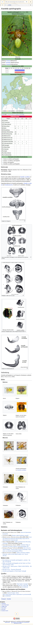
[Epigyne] (22, 390)
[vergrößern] (30, 257)
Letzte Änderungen (5, 604)
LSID (3, 114)
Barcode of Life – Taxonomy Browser (11, 569)
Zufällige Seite (4, 606)
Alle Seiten (3, 609)
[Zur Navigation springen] (2, 1)
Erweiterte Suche (4, 610)
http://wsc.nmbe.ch (22, 585)
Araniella (8, 64)
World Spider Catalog (22, 584)
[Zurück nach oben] (16, 613)
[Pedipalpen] (9, 478)
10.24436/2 (24, 587)
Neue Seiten (3, 607)
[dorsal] (9, 390)
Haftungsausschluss (18, 623)
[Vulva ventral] (22, 425)
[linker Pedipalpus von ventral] (22, 478)
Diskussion (5, 5)
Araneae (8, 60)
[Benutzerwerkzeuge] (30, 1)
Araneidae (8, 62)
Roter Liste (22, 116)
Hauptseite (3, 603)
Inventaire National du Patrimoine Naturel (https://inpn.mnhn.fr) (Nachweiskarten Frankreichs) (17, 539)
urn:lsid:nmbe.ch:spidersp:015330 (15, 114)
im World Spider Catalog (14, 571)
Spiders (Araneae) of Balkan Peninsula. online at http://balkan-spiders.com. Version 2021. (16, 554)
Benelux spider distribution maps (19, 535)
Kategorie (4, 599)
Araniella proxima (9, 184)
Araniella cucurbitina (25, 176)
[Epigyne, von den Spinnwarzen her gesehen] (22, 407)
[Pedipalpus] (9, 497)
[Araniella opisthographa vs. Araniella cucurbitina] (22, 460)
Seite (2, 5)
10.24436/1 (6, 596)
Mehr (9, 4)
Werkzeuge (30, 5)
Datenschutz (7, 622)
